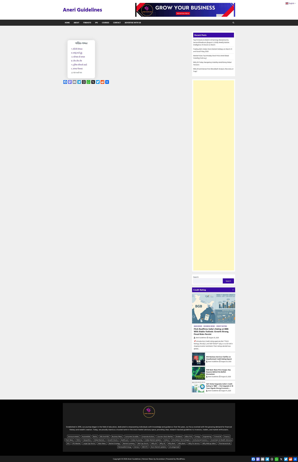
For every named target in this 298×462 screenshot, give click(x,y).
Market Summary (129, 443)
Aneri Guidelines (82, 9)
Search (196, 277)
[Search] (233, 22)
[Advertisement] (213, 175)
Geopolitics (87, 440)
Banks (95, 436)
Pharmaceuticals (224, 443)
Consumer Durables (132, 436)
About (76, 22)
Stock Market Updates (158, 447)
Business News (209, 326)
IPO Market (76, 443)
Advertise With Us (133, 22)
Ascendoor (160, 458)
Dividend (179, 436)
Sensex (136, 447)
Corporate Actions (148, 436)
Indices (166, 440)
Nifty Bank (171, 443)
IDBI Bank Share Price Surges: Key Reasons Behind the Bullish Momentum (218, 372)
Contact (117, 22)
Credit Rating (221, 326)
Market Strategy (114, 443)
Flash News (69, 440)
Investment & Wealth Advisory (221, 440)
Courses (105, 22)
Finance (226, 436)
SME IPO (145, 447)
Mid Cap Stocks (143, 443)
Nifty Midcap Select (209, 443)
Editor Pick (188, 436)
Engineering (207, 436)
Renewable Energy (124, 447)
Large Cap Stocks (89, 443)
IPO (96, 22)
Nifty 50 (154, 443)
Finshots (87, 22)
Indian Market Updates (153, 440)
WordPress (180, 458)
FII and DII (217, 436)
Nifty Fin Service (194, 443)
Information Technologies (181, 440)
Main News (198, 326)
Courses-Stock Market (165, 436)
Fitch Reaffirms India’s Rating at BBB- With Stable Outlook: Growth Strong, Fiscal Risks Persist (211, 331)
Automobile (86, 436)
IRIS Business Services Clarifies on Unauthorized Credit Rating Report (219, 357)
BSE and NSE (104, 436)
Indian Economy (136, 440)
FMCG (78, 440)
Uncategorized (174, 447)
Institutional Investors (200, 440)
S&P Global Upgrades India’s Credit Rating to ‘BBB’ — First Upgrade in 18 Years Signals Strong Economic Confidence (219, 387)
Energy (197, 436)
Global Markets (99, 440)
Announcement (73, 436)
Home (67, 22)
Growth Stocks (112, 440)
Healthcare (124, 440)
